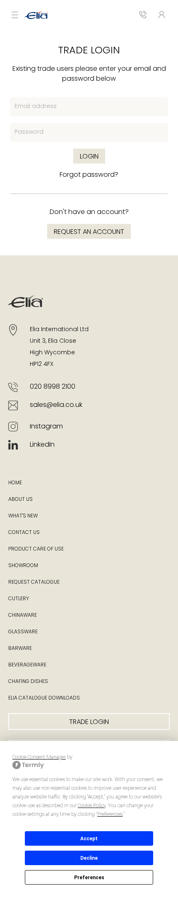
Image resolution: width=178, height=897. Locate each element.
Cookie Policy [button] (92, 805)
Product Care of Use (36, 549)
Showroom (23, 565)
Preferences (89, 877)
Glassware (23, 632)
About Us (20, 499)
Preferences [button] (110, 814)
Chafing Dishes (28, 681)
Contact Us (24, 532)
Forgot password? (89, 175)
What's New (23, 516)
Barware (20, 648)
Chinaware (22, 615)
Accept (89, 839)
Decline (89, 858)
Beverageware (27, 665)
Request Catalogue (34, 582)
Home (15, 483)
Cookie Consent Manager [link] (39, 757)
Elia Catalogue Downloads (44, 698)
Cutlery (18, 598)
